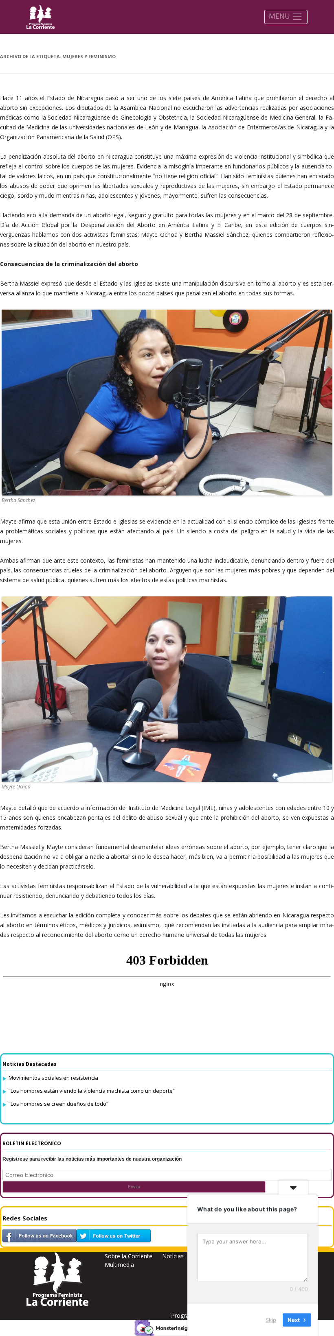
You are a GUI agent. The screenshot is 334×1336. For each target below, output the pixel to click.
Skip (271, 1319)
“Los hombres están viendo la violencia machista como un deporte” (92, 1090)
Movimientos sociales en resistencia (53, 1077)
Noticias (173, 1256)
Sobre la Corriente (128, 1256)
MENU (280, 16)
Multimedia (119, 1264)
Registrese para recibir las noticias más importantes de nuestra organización (92, 1159)
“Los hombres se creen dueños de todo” (58, 1103)
